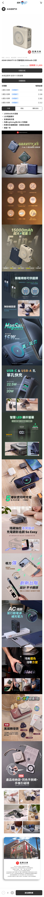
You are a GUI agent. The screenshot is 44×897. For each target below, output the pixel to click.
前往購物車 (29, 892)
